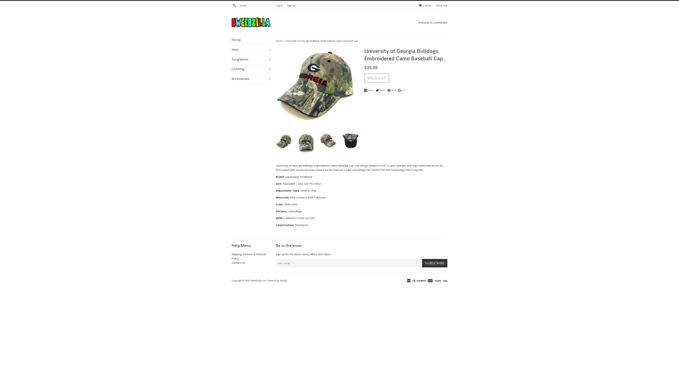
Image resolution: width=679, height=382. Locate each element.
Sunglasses (251, 59)
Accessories (251, 79)
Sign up (291, 5)
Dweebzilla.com (258, 280)
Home (236, 40)
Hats (251, 49)
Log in (279, 5)
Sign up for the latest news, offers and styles (303, 254)
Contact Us (238, 262)
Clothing (251, 69)
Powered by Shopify (277, 280)
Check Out (441, 5)
